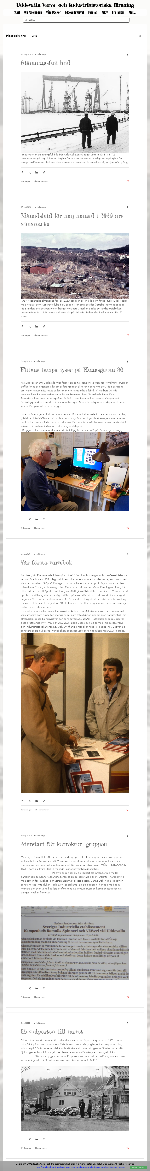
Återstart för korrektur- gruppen (64, 844)
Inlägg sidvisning (16, 35)
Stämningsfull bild (45, 62)
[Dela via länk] (43, 172)
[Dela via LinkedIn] (36, 172)
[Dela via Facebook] (22, 172)
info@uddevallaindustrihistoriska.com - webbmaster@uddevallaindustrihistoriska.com (80, 1167)
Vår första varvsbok (46, 562)
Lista (34, 35)
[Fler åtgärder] (127, 54)
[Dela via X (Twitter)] (29, 172)
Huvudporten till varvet (52, 1031)
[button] (140, 36)
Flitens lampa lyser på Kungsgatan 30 (72, 369)
